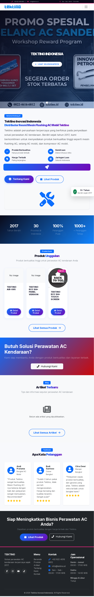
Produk (37, 562)
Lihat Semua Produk (45, 327)
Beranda (38, 559)
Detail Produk (14, 312)
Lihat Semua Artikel (45, 432)
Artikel (37, 565)
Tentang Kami (20, 179)
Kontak (37, 574)
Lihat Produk (51, 179)
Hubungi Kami (48, 366)
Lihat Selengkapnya (48, 66)
